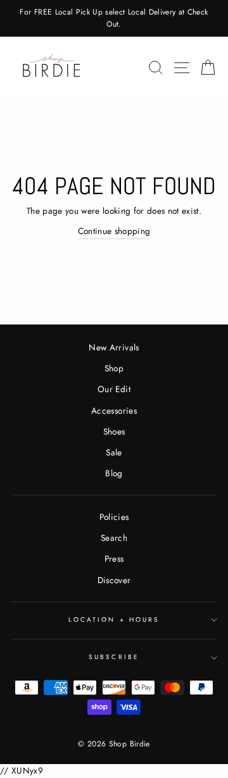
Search (114, 537)
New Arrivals (114, 347)
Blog (113, 473)
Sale (114, 452)
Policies (114, 516)
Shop (114, 368)
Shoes (114, 431)
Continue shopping (114, 231)
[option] (114, 18)
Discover (114, 580)
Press (114, 558)
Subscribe (114, 657)
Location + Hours (114, 619)
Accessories (114, 410)
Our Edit (114, 389)
